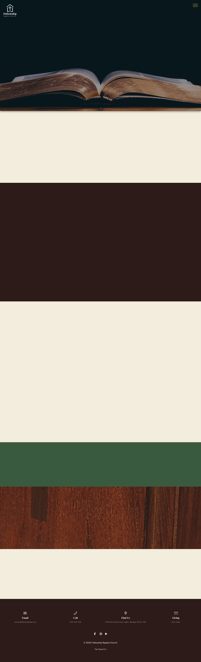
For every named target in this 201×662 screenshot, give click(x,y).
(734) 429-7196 (75, 622)
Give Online (175, 622)
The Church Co (100, 649)
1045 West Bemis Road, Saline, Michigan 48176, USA (125, 622)
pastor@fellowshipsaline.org (25, 622)
